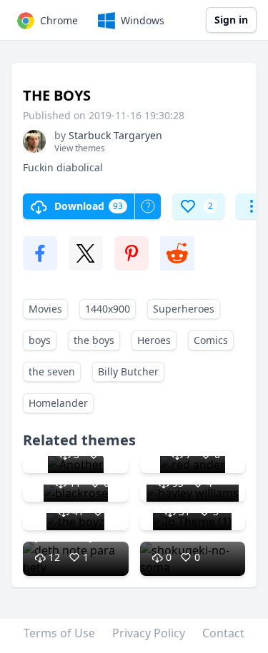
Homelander (58, 403)
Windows (142, 20)
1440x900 (107, 308)
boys (40, 340)
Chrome (59, 20)
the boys (94, 340)
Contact (223, 633)
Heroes (154, 340)
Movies (45, 308)
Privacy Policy (148, 633)
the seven (52, 371)
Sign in (231, 19)
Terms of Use (59, 633)
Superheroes (183, 308)
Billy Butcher (128, 371)
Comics (211, 340)
